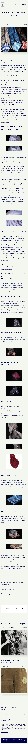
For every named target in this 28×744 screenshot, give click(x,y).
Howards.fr (15, 594)
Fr (18, 4)
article (3, 69)
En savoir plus (4, 732)
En (20, 4)
